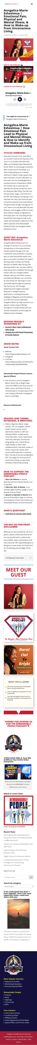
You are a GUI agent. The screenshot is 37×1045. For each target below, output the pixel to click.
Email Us (8, 1039)
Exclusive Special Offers (13, 986)
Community (9, 1002)
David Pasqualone (12, 35)
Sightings (8, 1000)
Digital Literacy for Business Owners (17, 856)
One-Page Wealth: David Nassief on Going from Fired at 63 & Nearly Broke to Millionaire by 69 (18, 837)
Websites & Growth (12, 981)
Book (7, 997)
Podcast (8, 995)
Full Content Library (12, 1013)
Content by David (11, 1015)
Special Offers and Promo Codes (17, 1022)
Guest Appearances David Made (17, 1020)
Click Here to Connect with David (18, 514)
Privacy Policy (28, 1036)
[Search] (31, 877)
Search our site (9, 871)
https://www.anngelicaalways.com (17, 354)
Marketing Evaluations (13, 984)
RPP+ (7, 1004)
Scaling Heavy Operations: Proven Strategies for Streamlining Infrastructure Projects (16, 862)
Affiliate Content (11, 1018)
